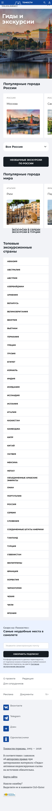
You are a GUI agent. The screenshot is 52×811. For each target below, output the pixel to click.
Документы (26, 694)
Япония (11, 613)
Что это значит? (10, 5)
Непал (11, 471)
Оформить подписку (26, 654)
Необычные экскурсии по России (26, 162)
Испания (12, 403)
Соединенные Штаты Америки (25, 529)
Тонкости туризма (14, 748)
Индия (11, 378)
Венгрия (12, 320)
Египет (11, 362)
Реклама (8, 694)
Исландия (13, 395)
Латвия (11, 454)
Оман (10, 487)
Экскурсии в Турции (26, 232)
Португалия (14, 496)
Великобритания (17, 311)
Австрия (12, 278)
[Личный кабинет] (49, 2)
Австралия (13, 269)
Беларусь (12, 303)
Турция (11, 546)
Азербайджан (15, 286)
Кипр (10, 437)
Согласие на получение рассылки (21, 665)
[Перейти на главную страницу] (23, 2)
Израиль (12, 370)
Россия (11, 504)
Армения (12, 295)
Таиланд (12, 538)
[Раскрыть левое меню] (2, 2)
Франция (12, 571)
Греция (11, 345)
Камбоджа (13, 429)
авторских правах (17, 759)
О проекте (9, 678)
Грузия (11, 353)
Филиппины (14, 563)
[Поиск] (44, 2)
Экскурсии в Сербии (26, 230)
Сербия (11, 512)
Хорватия (13, 579)
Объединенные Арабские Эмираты (22, 479)
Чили (10, 605)
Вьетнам (12, 328)
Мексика (12, 462)
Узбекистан (14, 554)
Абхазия (12, 261)
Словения (13, 521)
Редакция (28, 678)
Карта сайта (10, 776)
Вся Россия (14, 146)
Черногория (14, 588)
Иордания (13, 387)
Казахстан (13, 420)
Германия (13, 336)
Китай (11, 445)
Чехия (10, 596)
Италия (11, 412)
